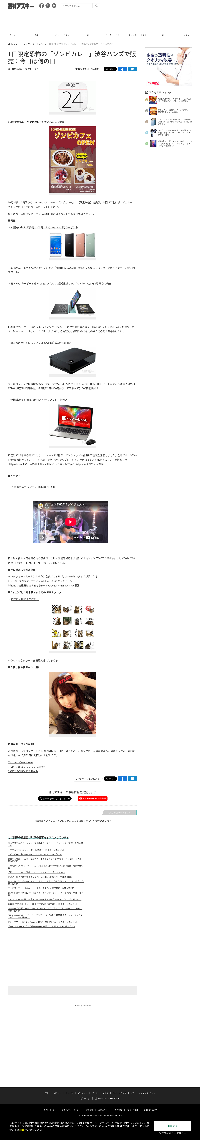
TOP (137, 34)
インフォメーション (112, 34)
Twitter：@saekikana (20, 762)
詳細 (21, 1129)
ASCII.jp (87, 1098)
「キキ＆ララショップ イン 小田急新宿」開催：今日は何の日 (36, 850)
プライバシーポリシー (71, 1110)
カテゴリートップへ (121, 812)
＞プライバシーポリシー (172, 1133)
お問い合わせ (103, 1110)
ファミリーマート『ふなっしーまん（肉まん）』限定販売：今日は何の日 (41, 888)
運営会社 (89, 1110)
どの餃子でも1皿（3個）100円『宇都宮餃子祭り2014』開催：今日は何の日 (42, 904)
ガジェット (82, 1093)
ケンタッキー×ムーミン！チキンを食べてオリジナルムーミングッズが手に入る (53, 576)
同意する (173, 1126)
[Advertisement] (100, 19)
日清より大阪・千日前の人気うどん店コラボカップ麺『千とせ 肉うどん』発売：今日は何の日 (46, 882)
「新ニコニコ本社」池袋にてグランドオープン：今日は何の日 (36, 872)
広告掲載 (118, 1110)
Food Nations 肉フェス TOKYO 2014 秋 (32, 487)
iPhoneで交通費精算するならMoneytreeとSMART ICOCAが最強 (44, 585)
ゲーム (95, 1093)
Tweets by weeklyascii (83, 1005)
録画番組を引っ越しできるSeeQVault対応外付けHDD (40, 342)
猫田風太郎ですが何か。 (25, 599)
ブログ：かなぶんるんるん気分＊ (26, 766)
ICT (62, 34)
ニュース (187, 34)
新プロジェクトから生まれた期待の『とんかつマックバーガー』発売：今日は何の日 (45, 894)
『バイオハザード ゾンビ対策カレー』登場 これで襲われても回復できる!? (41, 926)
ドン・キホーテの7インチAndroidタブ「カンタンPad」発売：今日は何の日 (42, 922)
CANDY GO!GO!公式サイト (23, 771)
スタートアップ (37, 34)
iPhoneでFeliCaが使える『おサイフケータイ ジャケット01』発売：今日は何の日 (44, 899)
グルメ (12, 34)
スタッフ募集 (132, 1110)
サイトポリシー (49, 1110)
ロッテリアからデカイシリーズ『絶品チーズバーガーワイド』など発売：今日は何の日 (45, 844)
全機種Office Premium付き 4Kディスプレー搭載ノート (41, 400)
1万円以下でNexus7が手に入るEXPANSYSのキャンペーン (40, 581)
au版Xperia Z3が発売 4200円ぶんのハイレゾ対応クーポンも (44, 227)
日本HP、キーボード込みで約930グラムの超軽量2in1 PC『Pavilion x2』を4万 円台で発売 (60, 283)
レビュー (162, 34)
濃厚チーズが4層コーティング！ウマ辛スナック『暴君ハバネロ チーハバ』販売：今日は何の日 (45, 909)
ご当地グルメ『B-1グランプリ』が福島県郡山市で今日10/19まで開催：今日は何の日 (45, 867)
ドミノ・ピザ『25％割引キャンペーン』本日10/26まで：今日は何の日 (40, 877)
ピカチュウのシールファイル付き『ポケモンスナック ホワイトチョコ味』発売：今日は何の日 (46, 860)
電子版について (150, 1110)
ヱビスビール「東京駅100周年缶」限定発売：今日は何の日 (35, 854)
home (14, 44)
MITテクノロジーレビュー (109, 1098)
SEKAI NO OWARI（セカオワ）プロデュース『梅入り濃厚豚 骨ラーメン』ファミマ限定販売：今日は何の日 (45, 916)
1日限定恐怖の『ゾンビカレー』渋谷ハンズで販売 (36, 122)
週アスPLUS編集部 (89, 69)
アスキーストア (87, 34)
